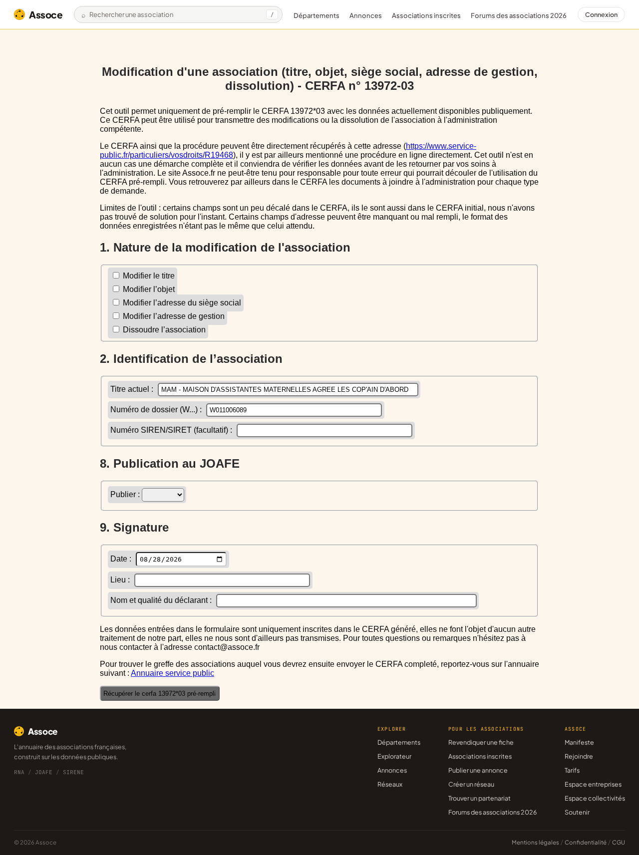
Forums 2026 (519, 15)
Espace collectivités (595, 798)
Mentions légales (535, 842)
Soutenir (577, 812)
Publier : (126, 494)
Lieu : (121, 579)
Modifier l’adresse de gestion (173, 316)
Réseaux (389, 784)
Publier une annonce (478, 770)
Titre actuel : (132, 389)
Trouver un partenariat (479, 798)
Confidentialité (586, 842)
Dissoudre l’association (163, 329)
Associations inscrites (426, 15)
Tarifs (572, 770)
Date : (121, 559)
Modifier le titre (148, 276)
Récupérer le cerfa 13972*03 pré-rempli (159, 693)
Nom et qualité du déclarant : (162, 600)
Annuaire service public (172, 673)
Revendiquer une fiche (481, 742)
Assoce (46, 14)
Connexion (601, 14)
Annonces (365, 15)
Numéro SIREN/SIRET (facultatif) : (172, 430)
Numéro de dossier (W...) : (157, 409)
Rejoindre (579, 756)
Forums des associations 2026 (492, 812)
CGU (618, 842)
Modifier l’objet (148, 289)
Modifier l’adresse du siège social (181, 302)
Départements (316, 15)
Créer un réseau (471, 784)
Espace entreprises (593, 784)
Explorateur (394, 756)
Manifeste (579, 742)
